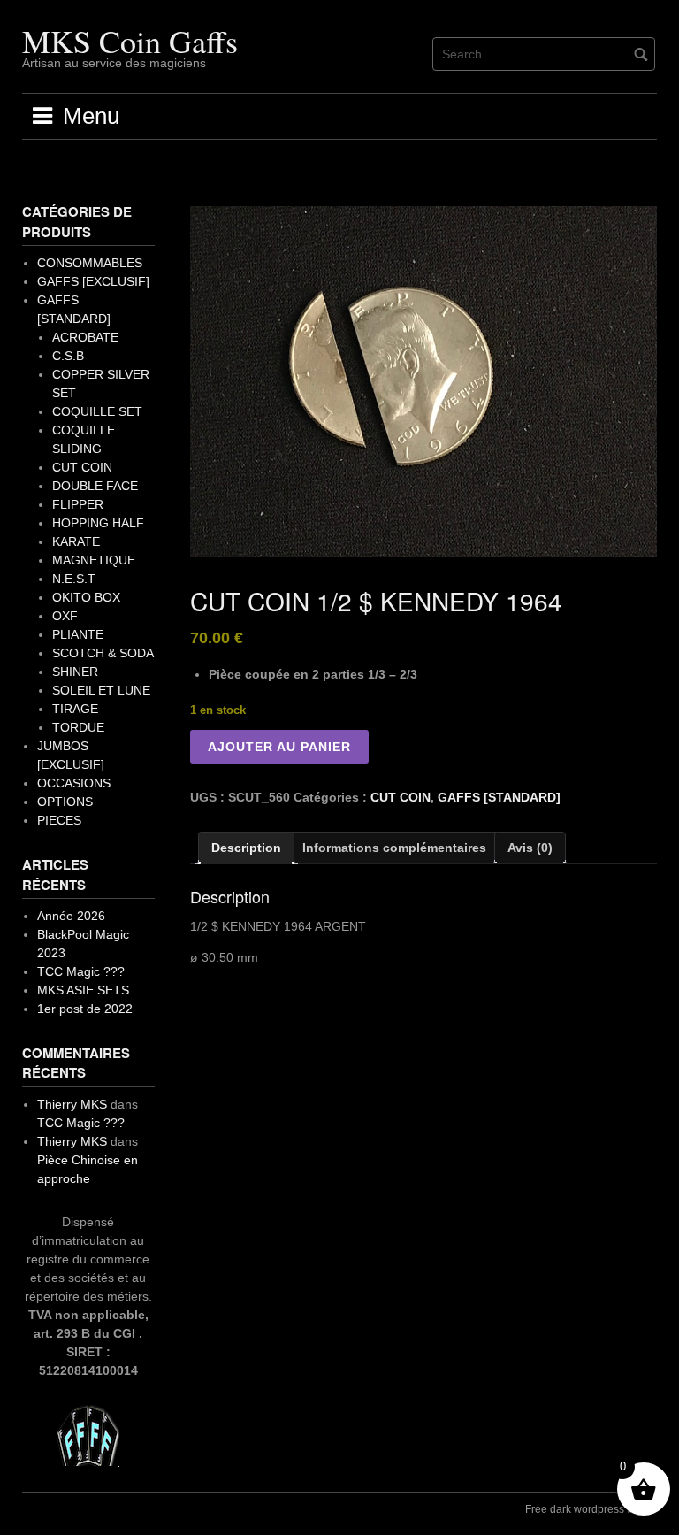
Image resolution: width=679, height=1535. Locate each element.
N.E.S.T (73, 579)
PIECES (59, 820)
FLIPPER (77, 504)
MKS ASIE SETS (83, 990)
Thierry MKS (72, 1104)
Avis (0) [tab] (530, 847)
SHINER (75, 671)
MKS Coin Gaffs (130, 40)
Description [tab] (246, 847)
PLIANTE (77, 634)
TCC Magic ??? (81, 971)
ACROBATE (85, 337)
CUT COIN (400, 797)
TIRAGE (75, 709)
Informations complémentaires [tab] (394, 847)
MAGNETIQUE (93, 560)
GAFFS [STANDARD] (499, 797)
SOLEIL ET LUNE (101, 690)
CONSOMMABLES (89, 263)
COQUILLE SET (97, 411)
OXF (65, 616)
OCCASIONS (74, 783)
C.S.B (68, 356)
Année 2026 (71, 916)
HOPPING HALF (98, 523)
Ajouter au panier (279, 747)
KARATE (76, 541)
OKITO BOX (86, 597)
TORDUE (78, 727)
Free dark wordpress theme (591, 1509)
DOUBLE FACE (95, 486)
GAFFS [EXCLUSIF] (93, 281)
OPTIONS (65, 801)
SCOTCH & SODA (103, 653)
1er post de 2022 (85, 1009)
